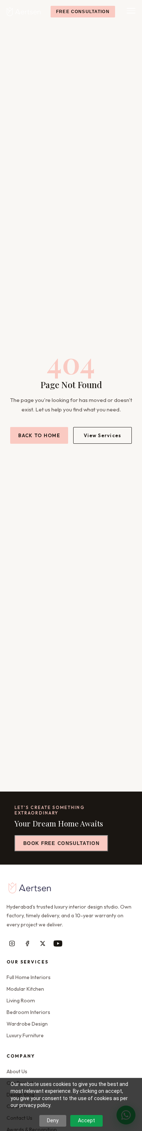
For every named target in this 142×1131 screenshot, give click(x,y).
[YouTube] (57, 943)
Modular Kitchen (25, 989)
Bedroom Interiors (28, 1012)
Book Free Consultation (61, 843)
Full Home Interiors (29, 977)
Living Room (21, 1000)
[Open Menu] (130, 11)
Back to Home (39, 435)
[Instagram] (12, 943)
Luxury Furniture (25, 1035)
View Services (102, 435)
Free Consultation (83, 11)
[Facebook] (27, 943)
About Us (17, 1071)
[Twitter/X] (42, 943)
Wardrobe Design (27, 1024)
